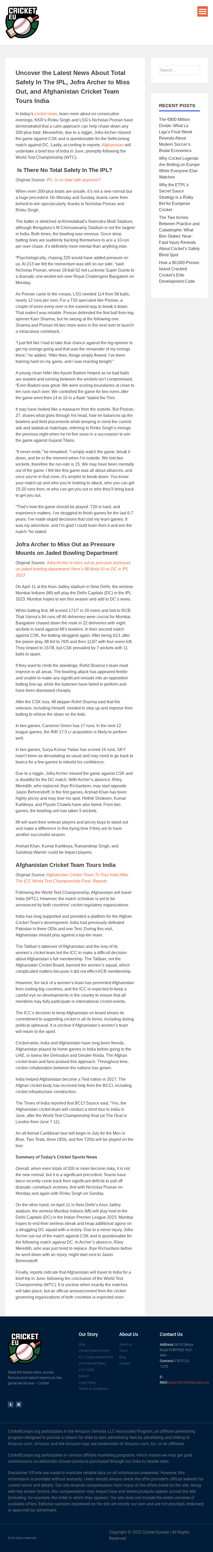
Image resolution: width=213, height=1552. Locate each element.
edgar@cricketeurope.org (188, 1382)
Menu (202, 11)
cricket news (45, 114)
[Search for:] (179, 70)
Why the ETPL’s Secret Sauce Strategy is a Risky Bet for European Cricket (176, 197)
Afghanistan (113, 145)
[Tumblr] (11, 1404)
